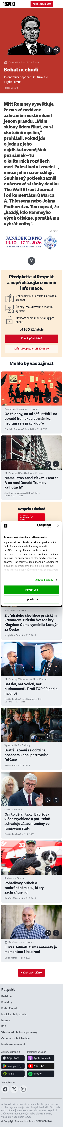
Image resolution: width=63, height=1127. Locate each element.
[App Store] (13, 1058)
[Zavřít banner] (58, 526)
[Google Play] (13, 1066)
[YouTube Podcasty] (40, 1066)
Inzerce (5, 1020)
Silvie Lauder (11, 765)
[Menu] (58, 4)
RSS (3, 1026)
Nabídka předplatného (14, 1014)
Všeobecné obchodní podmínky (19, 1032)
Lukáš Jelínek (11, 958)
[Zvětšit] (31, 34)
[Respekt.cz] (9, 4)
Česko (7, 809)
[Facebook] (5, 1092)
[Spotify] (40, 1074)
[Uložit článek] (48, 50)
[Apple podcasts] (40, 1058)
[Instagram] (23, 1092)
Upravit (30, 599)
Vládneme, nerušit (27, 679)
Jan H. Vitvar (10, 493)
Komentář (13, 62)
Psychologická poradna (16, 409)
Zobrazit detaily (44, 579)
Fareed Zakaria (11, 88)
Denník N (29, 429)
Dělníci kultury (25, 473)
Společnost (10, 610)
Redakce (6, 996)
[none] (56, 50)
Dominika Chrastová (14, 429)
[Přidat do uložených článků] (56, 399)
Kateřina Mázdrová (14, 898)
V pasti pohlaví (12, 745)
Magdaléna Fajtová (14, 635)
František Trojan (29, 699)
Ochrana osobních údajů (15, 1038)
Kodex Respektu (10, 1008)
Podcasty (12, 473)
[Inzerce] (31, 242)
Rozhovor (9, 878)
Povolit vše (31, 589)
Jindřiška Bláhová (25, 493)
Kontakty (6, 1002)
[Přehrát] (48, 399)
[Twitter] (14, 1092)
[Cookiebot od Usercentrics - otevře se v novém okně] (38, 526)
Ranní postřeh (15, 942)
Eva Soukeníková (13, 699)
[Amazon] (13, 1074)
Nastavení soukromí (13, 1044)
